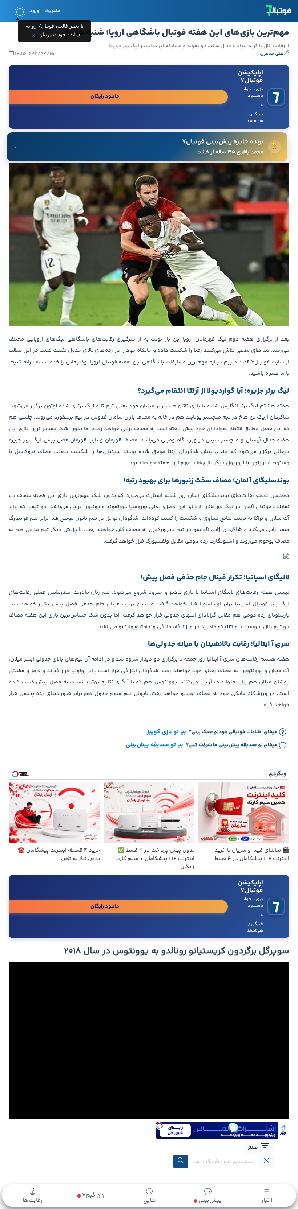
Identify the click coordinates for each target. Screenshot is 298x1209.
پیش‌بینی (209, 1200)
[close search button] (266, 1161)
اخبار (266, 1200)
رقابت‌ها (33, 1200)
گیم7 (88, 1195)
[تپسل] (159, 1126)
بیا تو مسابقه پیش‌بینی (154, 745)
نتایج (149, 1200)
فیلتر (253, 1148)
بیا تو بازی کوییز (166, 732)
